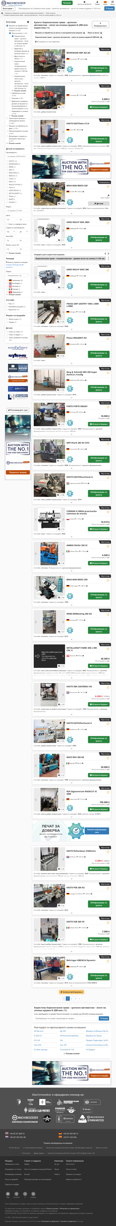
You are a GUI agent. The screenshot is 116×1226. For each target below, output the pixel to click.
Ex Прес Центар (40, 1049)
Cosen (12, 179)
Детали (99, 203)
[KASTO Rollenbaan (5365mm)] (49, 859)
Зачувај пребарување (72, 992)
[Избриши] (84, 33)
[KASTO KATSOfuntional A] (49, 731)
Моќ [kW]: (9, 236)
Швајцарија (17, 292)
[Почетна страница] (2, 13)
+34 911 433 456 (70, 1137)
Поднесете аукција (99, 169)
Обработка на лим (18, 94)
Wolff (12, 199)
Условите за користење (68, 1221)
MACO (12, 181)
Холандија (17, 283)
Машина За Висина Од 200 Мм (99, 1031)
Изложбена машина (16, 307)
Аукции (12, 322)
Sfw (61, 1040)
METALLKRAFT (15, 193)
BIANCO (13, 176)
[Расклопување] (71, 80)
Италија (16, 289)
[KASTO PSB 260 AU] (49, 895)
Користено (13, 309)
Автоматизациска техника (18, 132)
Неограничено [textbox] (15, 275)
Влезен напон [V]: (12, 245)
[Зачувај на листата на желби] (108, 53)
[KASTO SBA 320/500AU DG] (49, 694)
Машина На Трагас (94, 1035)
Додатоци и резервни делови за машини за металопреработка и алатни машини (20, 105)
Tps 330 (63, 1045)
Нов (11, 304)
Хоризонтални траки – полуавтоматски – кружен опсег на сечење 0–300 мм (21, 67)
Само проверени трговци (18, 338)
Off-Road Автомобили (69, 1035)
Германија (17, 280)
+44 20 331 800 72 (17, 1133)
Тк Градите (90, 1049)
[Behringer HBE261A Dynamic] (49, 968)
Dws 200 (37, 1045)
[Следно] (63, 60)
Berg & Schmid (15, 184)
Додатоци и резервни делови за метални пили (21, 50)
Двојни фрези (39, 1153)
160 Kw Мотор (14, 1148)
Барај (110, 8)
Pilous (12, 196)
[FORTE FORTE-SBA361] (49, 414)
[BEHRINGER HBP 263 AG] (49, 61)
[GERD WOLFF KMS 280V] (49, 230)
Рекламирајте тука (19, 410)
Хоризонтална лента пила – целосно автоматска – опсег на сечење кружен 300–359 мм (21, 82)
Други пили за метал (19, 57)
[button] (113, 3)
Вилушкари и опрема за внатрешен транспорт (18, 138)
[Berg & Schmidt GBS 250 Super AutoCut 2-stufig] (49, 380)
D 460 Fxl (38, 1035)
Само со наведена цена (17, 224)
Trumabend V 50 (67, 1049)
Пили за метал (19, 33)
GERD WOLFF (15, 190)
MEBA (12, 167)
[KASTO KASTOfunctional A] (49, 485)
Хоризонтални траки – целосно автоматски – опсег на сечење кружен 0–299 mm (21, 41)
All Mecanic (39, 1031)
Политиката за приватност (50, 1221)
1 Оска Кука (25, 1153)
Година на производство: (15, 228)
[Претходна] (35, 60)
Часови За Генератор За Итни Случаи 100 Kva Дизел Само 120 (71, 1153)
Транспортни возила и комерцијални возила (17, 120)
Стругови (17, 98)
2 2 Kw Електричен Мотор (32, 1148)
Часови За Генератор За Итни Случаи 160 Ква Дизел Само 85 (69, 1148)
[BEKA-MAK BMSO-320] (49, 194)
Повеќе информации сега (96, 831)
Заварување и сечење (20, 112)
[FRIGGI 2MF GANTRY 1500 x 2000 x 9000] (49, 312)
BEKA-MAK (14, 173)
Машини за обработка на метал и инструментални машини (18, 28)
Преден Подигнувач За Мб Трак (99, 1040)
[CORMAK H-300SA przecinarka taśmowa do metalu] (49, 519)
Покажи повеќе (72, 1053)
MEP (11, 170)
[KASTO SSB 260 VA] (49, 930)
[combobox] (17, 275)
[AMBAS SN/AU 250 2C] (49, 553)
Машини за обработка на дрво (18, 127)
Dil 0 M (37, 1040)
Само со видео (16, 335)
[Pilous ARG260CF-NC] (49, 346)
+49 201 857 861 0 (70, 1133)
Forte (12, 187)
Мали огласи (15, 319)
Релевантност (100, 26)
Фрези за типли (101, 1148)
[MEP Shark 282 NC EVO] (49, 451)
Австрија (16, 286)
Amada (12, 202)
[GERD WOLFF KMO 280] (49, 277)
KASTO (13, 161)
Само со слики (16, 332)
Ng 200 (63, 1031)
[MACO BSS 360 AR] (49, 765)
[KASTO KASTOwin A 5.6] (49, 131)
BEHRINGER (14, 164)
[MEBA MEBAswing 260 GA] (49, 622)
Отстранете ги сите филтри (47, 42)
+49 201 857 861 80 (18, 1137)
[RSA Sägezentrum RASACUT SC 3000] (49, 799)
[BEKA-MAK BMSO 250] (49, 587)
